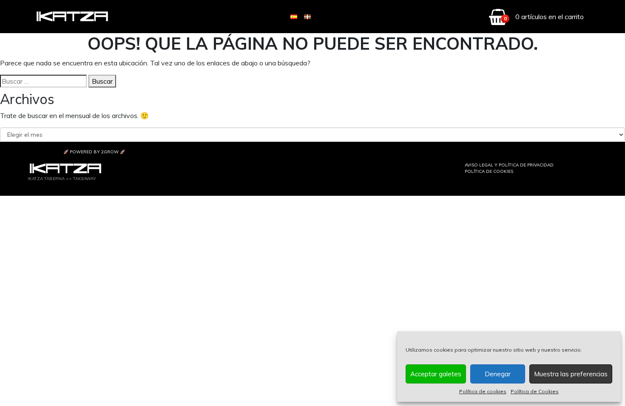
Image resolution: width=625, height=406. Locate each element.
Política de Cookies (535, 391)
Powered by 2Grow (94, 152)
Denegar (498, 374)
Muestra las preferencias (571, 374)
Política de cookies (482, 391)
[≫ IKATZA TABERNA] (72, 17)
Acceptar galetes (435, 374)
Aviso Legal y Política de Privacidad (509, 165)
